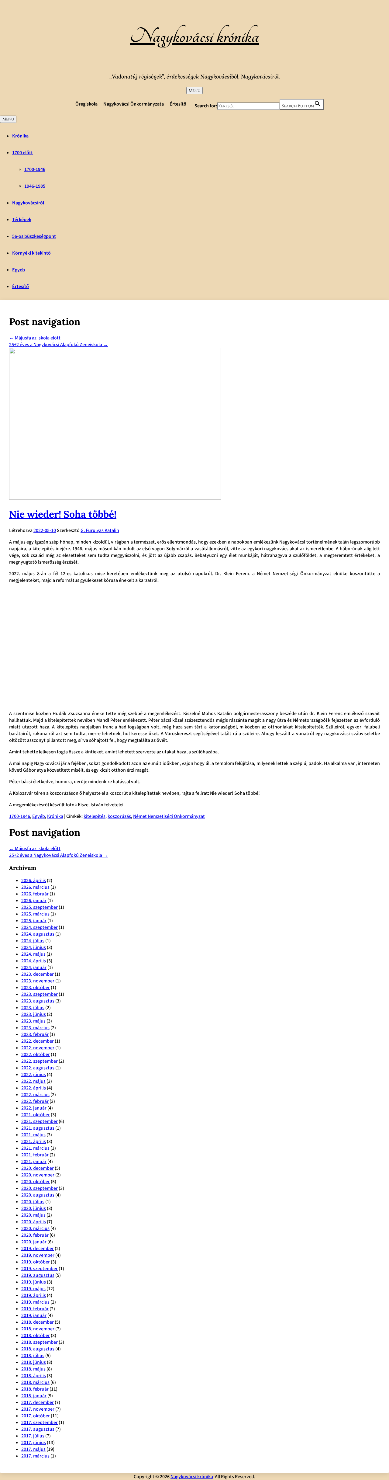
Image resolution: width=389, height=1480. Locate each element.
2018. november (37, 1328)
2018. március (35, 1382)
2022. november (37, 1047)
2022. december (37, 1041)
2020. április (33, 1221)
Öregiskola (86, 104)
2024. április (33, 960)
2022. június (33, 1074)
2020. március (35, 1228)
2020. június (33, 1208)
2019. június (33, 1282)
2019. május (33, 1288)
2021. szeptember (39, 1121)
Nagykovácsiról (28, 203)
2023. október (35, 987)
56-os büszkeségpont (34, 236)
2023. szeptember (39, 994)
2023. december (37, 974)
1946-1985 (34, 186)
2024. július (32, 940)
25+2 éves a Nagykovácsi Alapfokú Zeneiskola (58, 344)
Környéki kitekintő (31, 253)
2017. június (33, 1442)
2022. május (33, 1081)
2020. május (33, 1215)
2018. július (32, 1355)
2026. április (33, 880)
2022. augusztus (37, 1068)
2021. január (33, 1161)
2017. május (33, 1449)
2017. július (32, 1436)
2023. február (35, 1034)
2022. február (35, 1101)
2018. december (37, 1322)
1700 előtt (22, 152)
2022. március (35, 1094)
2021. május (33, 1134)
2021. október (35, 1114)
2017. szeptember (39, 1422)
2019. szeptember (39, 1268)
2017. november (37, 1409)
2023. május (33, 1021)
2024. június (33, 947)
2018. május (33, 1369)
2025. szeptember (39, 907)
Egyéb (18, 269)
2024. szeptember (39, 927)
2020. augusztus (37, 1195)
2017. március (35, 1456)
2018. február (35, 1389)
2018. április (33, 1375)
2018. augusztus (37, 1349)
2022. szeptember (39, 1061)
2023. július (32, 1007)
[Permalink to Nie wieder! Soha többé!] (115, 498)
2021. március (35, 1148)
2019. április (33, 1295)
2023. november (37, 981)
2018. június (33, 1362)
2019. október (35, 1262)
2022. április (33, 1088)
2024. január (33, 967)
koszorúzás (119, 816)
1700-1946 (34, 169)
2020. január (33, 1242)
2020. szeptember (39, 1188)
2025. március (35, 914)
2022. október (35, 1054)
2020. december (37, 1168)
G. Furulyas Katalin (100, 530)
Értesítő (178, 104)
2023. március (35, 1027)
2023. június (33, 1014)
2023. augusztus (37, 1001)
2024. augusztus (37, 934)
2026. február (35, 894)
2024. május (33, 954)
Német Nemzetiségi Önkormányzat (169, 816)
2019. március (35, 1302)
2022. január (33, 1108)
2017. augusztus (37, 1429)
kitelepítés (94, 816)
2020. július (32, 1201)
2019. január (33, 1315)
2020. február (35, 1235)
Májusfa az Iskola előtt (34, 338)
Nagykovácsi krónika (194, 36)
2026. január (33, 900)
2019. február (35, 1308)
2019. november (37, 1255)
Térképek (21, 219)
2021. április (33, 1141)
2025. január (33, 920)
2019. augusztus (37, 1275)
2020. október (35, 1181)
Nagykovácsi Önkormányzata (133, 104)
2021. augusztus (37, 1128)
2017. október (35, 1415)
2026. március (35, 887)
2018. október (35, 1335)
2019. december (37, 1248)
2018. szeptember (39, 1342)
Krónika (20, 136)
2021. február (35, 1155)
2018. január (33, 1395)
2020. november (37, 1175)
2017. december (37, 1402)
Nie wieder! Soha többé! (62, 514)
